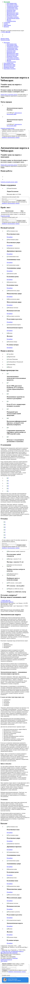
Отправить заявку (21, 134)
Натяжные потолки (12, 15)
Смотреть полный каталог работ (9, 182)
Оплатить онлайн (5, 40)
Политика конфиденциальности (9, 959)
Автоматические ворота (13, 18)
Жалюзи (9, 19)
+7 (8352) (5, 32)
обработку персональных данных (10, 137)
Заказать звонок (5, 38)
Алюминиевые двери (12, 8)
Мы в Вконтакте (5, 952)
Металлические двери (12, 14)
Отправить (4, 970)
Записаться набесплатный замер (14, 113)
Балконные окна (11, 11)
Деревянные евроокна (12, 6)
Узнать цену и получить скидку (9, 94)
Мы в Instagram (13, 952)
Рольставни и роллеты (13, 17)
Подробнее (10, 237)
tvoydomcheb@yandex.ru (7, 601)
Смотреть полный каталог (7, 128)
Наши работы (7, 25)
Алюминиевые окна (12, 7)
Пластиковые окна (12, 3)
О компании (7, 22)
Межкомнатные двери (12, 13)
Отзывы (6, 24)
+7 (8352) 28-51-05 (5, 600)
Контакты (6, 26)
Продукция (7, 2)
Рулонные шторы (11, 21)
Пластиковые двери (12, 4)
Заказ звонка (4, 961)
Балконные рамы (11, 10)
